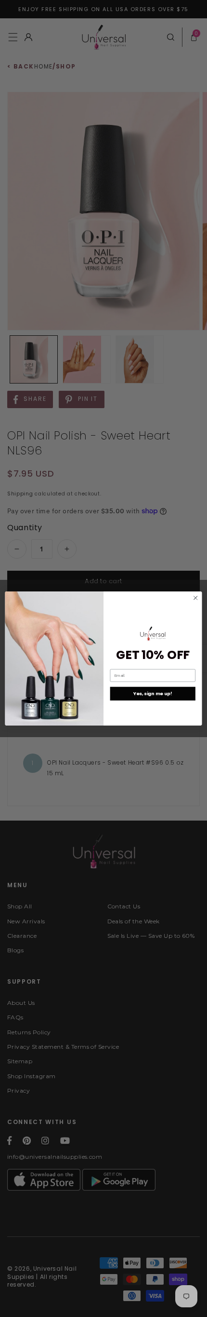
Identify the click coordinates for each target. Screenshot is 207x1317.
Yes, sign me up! (152, 693)
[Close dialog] (195, 597)
